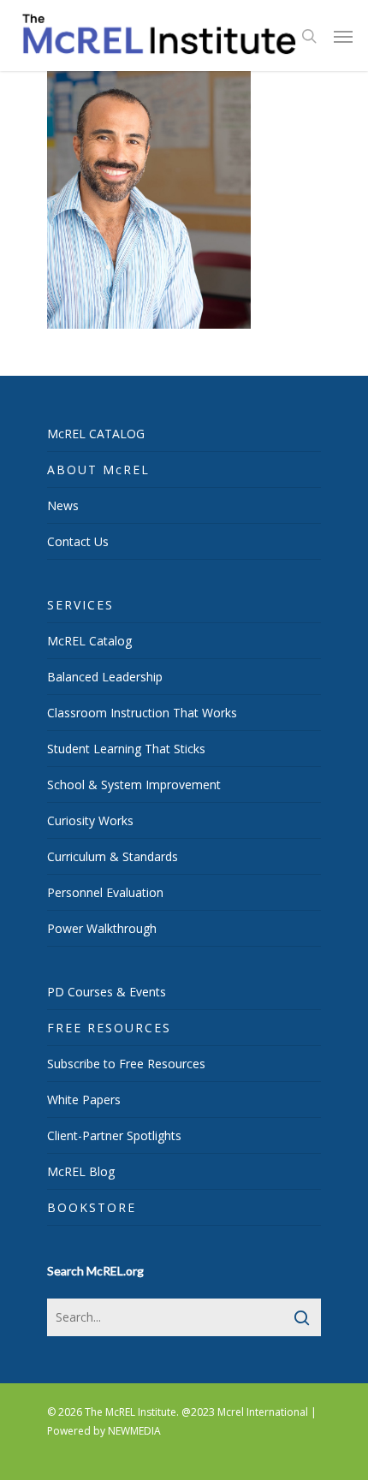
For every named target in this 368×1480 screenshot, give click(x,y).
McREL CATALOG (96, 433)
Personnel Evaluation (105, 892)
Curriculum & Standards (112, 856)
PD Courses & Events (106, 992)
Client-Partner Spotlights (114, 1135)
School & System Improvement (134, 784)
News (63, 505)
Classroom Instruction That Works (142, 712)
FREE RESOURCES (109, 1027)
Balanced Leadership (105, 677)
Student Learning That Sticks (126, 748)
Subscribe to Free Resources (126, 1063)
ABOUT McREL (98, 469)
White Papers (84, 1099)
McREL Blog (81, 1171)
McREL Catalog (89, 641)
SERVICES (80, 605)
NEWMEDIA (134, 1431)
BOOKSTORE (91, 1207)
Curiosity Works (90, 820)
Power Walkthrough (102, 928)
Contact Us (78, 541)
